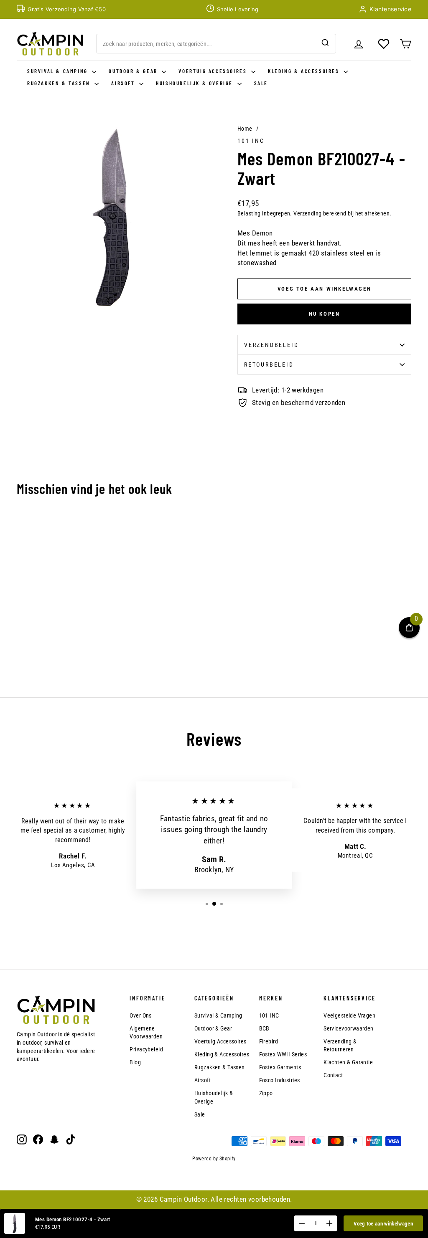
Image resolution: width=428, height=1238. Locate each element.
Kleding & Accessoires (304, 71)
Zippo (266, 1093)
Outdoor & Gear (134, 71)
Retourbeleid (269, 364)
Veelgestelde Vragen (349, 1015)
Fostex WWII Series (283, 1054)
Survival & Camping (58, 71)
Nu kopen (324, 314)
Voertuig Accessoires (213, 71)
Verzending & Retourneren (340, 1045)
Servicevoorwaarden (349, 1028)
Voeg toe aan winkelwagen (383, 1223)
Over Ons (140, 1015)
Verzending (307, 213)
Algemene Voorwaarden (146, 1032)
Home (244, 128)
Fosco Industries (279, 1080)
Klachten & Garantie (348, 1062)
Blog (135, 1062)
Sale (261, 83)
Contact (333, 1075)
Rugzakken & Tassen (59, 83)
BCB (264, 1028)
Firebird (268, 1041)
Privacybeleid (146, 1049)
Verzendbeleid (271, 345)
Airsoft (124, 83)
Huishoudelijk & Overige (195, 83)
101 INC (251, 140)
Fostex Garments (280, 1067)
